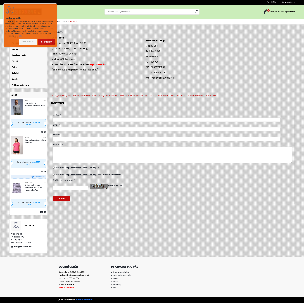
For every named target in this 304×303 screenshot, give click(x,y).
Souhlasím (46, 42)
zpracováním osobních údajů (82, 167)
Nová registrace (288, 2)
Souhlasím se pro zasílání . (88, 174)
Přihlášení (273, 2)
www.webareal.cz (84, 300)
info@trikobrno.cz (23, 246)
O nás (57, 21)
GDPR (64, 21)
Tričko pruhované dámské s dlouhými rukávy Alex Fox (33, 187)
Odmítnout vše (28, 42)
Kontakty (73, 21)
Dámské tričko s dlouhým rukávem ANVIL (35, 104)
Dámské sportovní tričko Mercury (35, 141)
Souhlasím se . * (77, 167)
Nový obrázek (115, 185)
